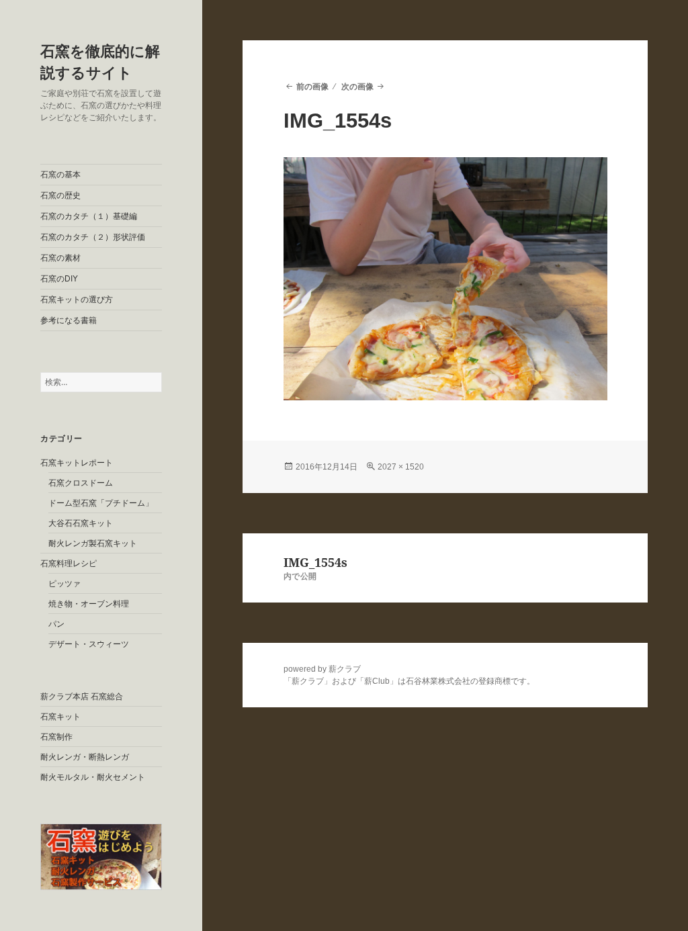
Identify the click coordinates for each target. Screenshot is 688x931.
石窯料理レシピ (68, 563)
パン (56, 624)
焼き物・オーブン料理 (88, 604)
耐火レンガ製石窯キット (92, 543)
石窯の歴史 (60, 195)
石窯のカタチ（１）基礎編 (88, 216)
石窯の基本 (60, 174)
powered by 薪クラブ (322, 669)
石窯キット (60, 716)
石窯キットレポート (76, 463)
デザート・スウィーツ (88, 644)
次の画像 (357, 86)
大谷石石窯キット (80, 523)
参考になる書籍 (68, 320)
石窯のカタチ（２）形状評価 (92, 237)
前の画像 (312, 86)
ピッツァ (64, 583)
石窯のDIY (59, 278)
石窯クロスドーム (80, 483)
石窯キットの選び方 (76, 299)
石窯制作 (56, 737)
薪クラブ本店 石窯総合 (81, 696)
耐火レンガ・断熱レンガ (84, 757)
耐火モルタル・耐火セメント (92, 777)
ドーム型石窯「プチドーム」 (100, 503)
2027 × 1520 (401, 467)
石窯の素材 (60, 258)
